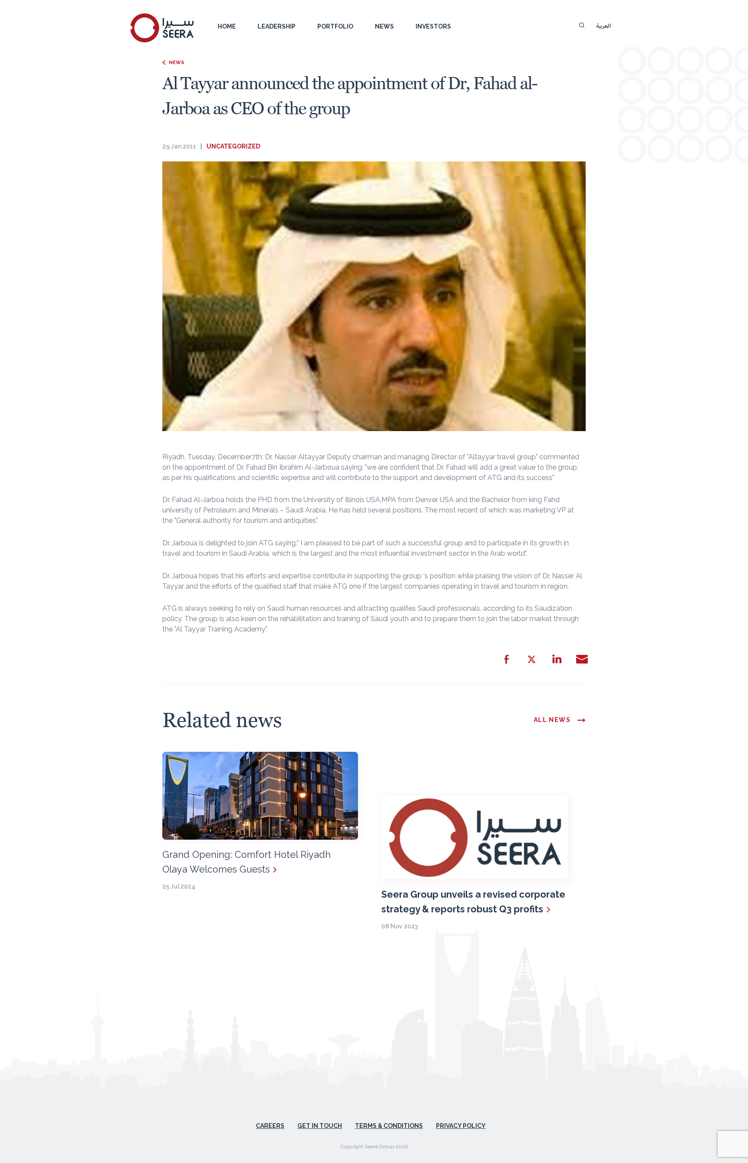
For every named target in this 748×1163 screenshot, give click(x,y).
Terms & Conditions (389, 1125)
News (384, 26)
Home (227, 26)
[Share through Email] (582, 659)
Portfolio (335, 26)
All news (552, 719)
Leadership (277, 26)
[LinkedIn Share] (556, 659)
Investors (433, 26)
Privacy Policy (461, 1125)
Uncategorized (233, 146)
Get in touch (319, 1125)
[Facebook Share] (506, 659)
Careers (270, 1125)
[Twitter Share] (531, 659)
